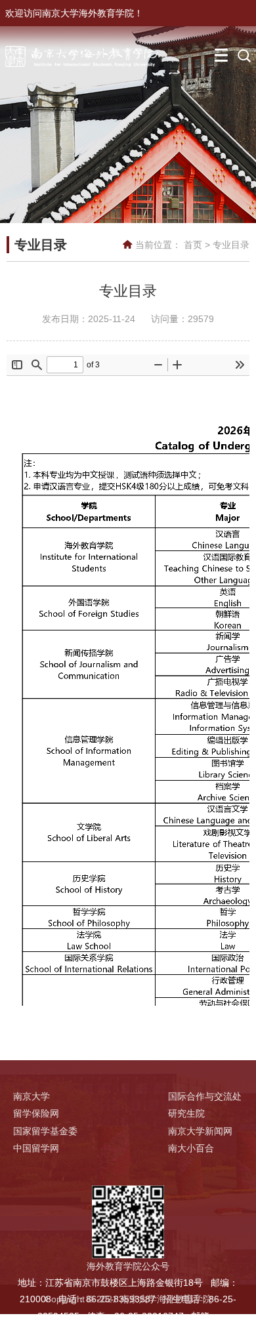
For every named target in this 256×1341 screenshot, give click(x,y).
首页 (193, 244)
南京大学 (31, 1096)
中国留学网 (36, 1148)
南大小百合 (191, 1148)
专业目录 (231, 244)
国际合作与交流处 (205, 1096)
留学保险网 (36, 1113)
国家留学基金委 (45, 1131)
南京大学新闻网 (200, 1131)
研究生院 (186, 1113)
